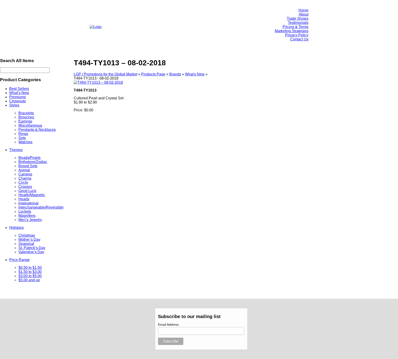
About (303, 14)
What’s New (19, 93)
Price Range (19, 260)
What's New (195, 74)
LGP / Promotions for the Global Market (105, 74)
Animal (24, 170)
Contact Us (299, 39)
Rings (23, 134)
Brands (175, 74)
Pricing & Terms (295, 27)
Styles (14, 105)
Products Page (153, 74)
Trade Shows (297, 18)
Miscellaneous (30, 125)
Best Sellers (19, 89)
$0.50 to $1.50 (30, 268)
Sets (22, 138)
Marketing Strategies (291, 31)
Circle (23, 182)
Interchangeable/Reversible (41, 207)
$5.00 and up (29, 280)
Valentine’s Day (31, 252)
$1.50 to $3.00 (30, 272)
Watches (25, 142)
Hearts (23, 199)
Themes (16, 150)
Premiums (17, 97)
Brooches (26, 117)
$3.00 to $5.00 (30, 276)
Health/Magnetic (31, 195)
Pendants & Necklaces (37, 130)
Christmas (26, 235)
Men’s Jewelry (30, 220)
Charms (24, 178)
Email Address (168, 324)
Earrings (25, 121)
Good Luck (27, 191)
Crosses (25, 187)
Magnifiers (26, 216)
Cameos (25, 174)
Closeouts (17, 101)
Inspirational (28, 203)
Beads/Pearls (29, 158)
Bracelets (26, 113)
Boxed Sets (27, 166)
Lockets (24, 211)
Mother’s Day (29, 239)
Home (303, 10)
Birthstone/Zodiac (32, 162)
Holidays (16, 228)
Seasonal (26, 244)
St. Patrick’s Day (31, 248)
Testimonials (298, 23)
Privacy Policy (296, 35)
